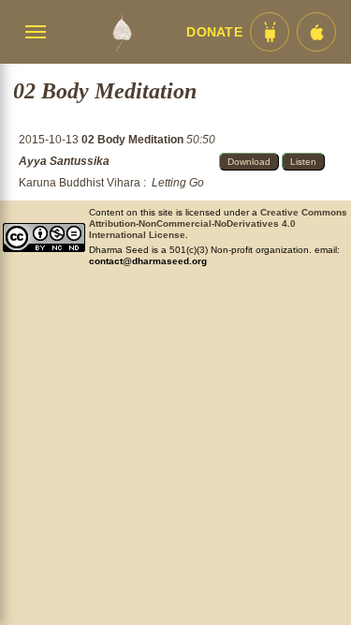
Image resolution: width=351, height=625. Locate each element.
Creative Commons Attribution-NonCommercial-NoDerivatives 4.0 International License (218, 223)
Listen (303, 161)
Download (249, 161)
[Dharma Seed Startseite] (121, 31)
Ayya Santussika (64, 161)
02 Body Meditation (133, 139)
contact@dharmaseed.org (148, 261)
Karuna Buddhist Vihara (79, 182)
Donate (214, 32)
